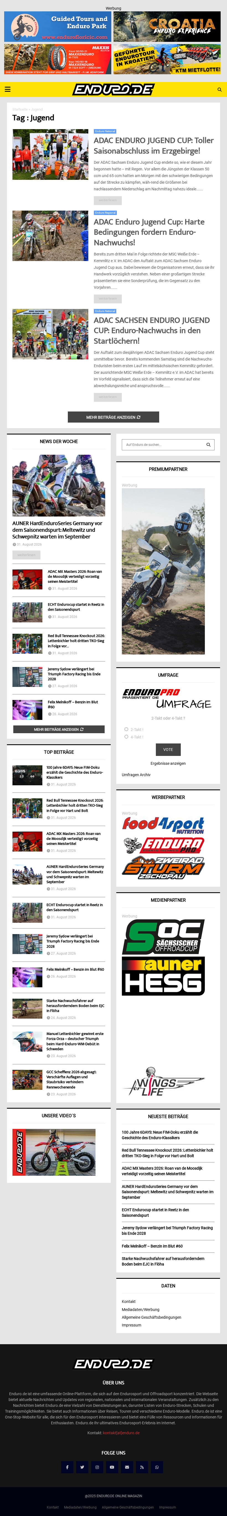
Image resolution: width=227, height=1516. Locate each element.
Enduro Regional (105, 212)
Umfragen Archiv (136, 775)
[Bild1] (167, 15)
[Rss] (142, 1467)
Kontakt (129, 1301)
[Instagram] (97, 1467)
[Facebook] (67, 1467)
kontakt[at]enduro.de (121, 1433)
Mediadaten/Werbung (140, 1309)
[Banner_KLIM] (163, 653)
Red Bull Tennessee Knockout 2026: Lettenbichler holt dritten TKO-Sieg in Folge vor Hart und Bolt (75, 806)
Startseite (20, 109)
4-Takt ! (137, 737)
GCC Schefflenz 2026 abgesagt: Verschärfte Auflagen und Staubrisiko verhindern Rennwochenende (71, 1080)
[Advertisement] (168, 1032)
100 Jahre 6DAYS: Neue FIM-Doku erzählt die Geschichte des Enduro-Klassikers (75, 773)
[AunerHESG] (163, 994)
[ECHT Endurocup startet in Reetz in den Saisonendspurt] (27, 612)
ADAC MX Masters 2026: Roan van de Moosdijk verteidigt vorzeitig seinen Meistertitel (75, 577)
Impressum (131, 1325)
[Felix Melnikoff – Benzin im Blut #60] (27, 710)
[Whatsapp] (157, 1467)
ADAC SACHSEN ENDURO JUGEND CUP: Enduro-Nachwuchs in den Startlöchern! (152, 331)
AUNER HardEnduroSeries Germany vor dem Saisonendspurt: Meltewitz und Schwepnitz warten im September (57, 530)
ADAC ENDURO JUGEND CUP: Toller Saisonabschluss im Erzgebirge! (154, 146)
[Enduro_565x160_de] (167, 47)
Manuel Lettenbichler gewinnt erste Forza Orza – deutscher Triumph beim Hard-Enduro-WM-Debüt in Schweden (75, 1041)
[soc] (163, 953)
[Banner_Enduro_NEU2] (57, 15)
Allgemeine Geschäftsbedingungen (151, 1317)
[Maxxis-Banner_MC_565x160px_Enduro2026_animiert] (57, 47)
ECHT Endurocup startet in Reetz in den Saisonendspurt (76, 607)
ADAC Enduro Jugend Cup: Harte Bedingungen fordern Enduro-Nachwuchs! (149, 233)
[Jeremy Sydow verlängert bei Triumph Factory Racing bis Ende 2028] (27, 677)
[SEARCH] (208, 444)
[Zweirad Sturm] (163, 878)
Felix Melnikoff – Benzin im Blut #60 (73, 705)
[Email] (127, 1467)
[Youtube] (112, 1467)
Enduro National (105, 131)
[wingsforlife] (163, 1094)
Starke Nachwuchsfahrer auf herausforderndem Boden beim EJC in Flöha (75, 1006)
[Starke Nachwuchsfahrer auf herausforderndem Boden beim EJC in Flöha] (27, 1009)
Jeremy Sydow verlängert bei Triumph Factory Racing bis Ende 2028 (74, 674)
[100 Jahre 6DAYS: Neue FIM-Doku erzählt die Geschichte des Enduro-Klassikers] (27, 775)
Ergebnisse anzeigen (168, 763)
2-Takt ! (137, 729)
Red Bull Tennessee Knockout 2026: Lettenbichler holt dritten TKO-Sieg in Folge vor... (76, 641)
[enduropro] (163, 852)
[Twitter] (82, 1467)
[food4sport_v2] (163, 834)
